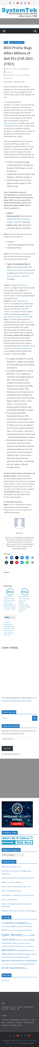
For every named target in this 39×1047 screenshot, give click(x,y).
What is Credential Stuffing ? (11, 891)
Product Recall (15, 957)
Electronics (19, 940)
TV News (20, 1025)
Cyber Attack (28, 930)
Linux (18, 946)
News (6, 42)
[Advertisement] (19, 778)
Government (7, 943)
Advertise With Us (6, 1007)
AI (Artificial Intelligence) (16, 922)
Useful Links (13, 1009)
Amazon (30, 923)
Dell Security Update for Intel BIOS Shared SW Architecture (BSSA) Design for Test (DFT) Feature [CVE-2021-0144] (10, 602)
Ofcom (20, 954)
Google (32, 939)
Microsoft (7, 950)
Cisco (4, 929)
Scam (8, 964)
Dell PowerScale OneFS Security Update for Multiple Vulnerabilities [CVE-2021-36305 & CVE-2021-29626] (24, 603)
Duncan (17, 69)
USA (25, 968)
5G (2, 923)
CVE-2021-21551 (10, 75)
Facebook (26, 940)
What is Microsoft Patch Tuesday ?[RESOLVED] (18, 878)
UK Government (14, 967)
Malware (31, 946)
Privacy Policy (5, 1009)
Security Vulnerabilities (17, 42)
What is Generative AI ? (10, 900)
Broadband (19, 926)
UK (3, 967)
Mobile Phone (8, 954)
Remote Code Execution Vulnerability (19, 960)
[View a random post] (34, 31)
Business (29, 926)
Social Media (13, 964)
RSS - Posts (5, 981)
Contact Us (20, 1007)
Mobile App (32, 950)
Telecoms (30, 964)
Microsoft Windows (24, 75)
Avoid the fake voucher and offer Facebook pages (19, 911)
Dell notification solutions (20, 348)
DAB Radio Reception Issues (11, 867)
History (14, 943)
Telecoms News (13, 1025)
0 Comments (9, 72)
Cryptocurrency (19, 930)
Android (4, 926)
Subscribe (7, 748)
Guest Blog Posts (29, 1007)
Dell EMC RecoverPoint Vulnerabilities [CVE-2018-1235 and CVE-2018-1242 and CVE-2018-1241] (9, 628)
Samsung (4, 964)
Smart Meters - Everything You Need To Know (17, 895)
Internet (12, 946)
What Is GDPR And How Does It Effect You (16, 887)
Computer (11, 930)
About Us (14, 1007)
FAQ (15, 510)
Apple (13, 926)
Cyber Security (12, 935)
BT (24, 926)
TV (35, 964)
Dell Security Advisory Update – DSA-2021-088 (20, 276)
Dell (17, 75)
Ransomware (25, 957)
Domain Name (26, 935)
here (18, 208)
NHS (15, 954)
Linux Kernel (24, 946)
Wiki (18, 1009)
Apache (9, 926)
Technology (21, 964)
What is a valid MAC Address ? (12, 882)
